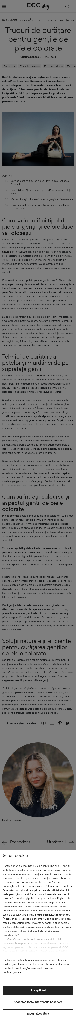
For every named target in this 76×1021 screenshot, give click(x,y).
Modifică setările (38, 1013)
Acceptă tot (38, 990)
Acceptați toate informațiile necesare (38, 1001)
